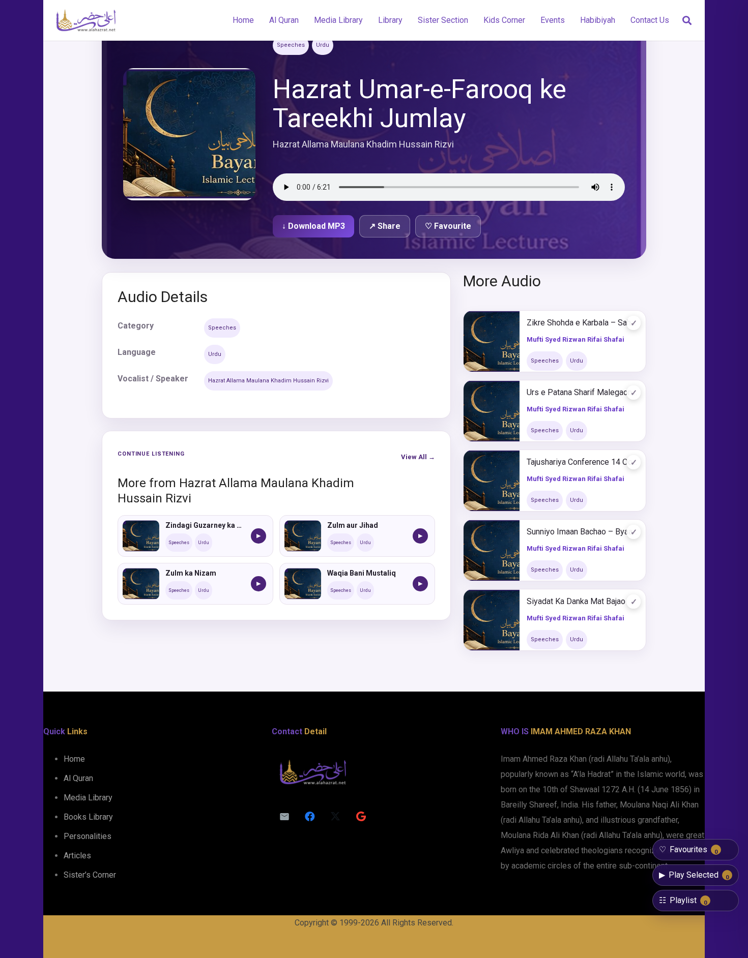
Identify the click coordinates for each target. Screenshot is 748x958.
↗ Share (384, 226)
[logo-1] (85, 20)
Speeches (291, 45)
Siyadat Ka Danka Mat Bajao (576, 601)
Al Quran (78, 778)
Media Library (88, 797)
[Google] (360, 816)
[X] (335, 816)
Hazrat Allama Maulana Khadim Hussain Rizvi (268, 380)
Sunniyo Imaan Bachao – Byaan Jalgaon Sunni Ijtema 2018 (583, 531)
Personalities (87, 836)
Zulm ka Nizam (190, 573)
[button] (687, 20)
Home (74, 759)
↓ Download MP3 (313, 226)
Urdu (322, 45)
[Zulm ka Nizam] (141, 584)
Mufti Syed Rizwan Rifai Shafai (575, 339)
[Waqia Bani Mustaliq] (302, 584)
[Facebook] (310, 816)
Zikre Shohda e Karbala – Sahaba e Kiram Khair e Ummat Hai (583, 322)
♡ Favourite (448, 226)
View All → (418, 457)
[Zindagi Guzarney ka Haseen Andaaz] (141, 536)
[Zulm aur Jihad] (302, 536)
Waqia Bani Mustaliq (361, 573)
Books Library (88, 817)
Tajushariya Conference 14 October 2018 (583, 462)
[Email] (284, 816)
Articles (77, 855)
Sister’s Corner (90, 875)
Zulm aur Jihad (352, 525)
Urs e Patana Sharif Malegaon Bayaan (583, 392)
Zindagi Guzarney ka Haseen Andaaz (205, 525)
